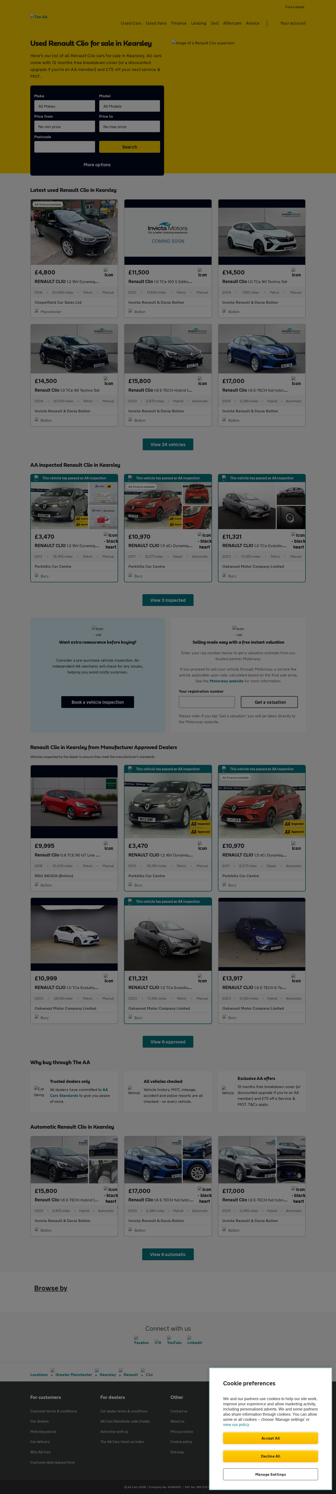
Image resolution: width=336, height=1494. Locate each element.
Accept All (270, 1438)
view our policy (236, 1425)
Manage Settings (270, 1474)
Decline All (270, 1456)
